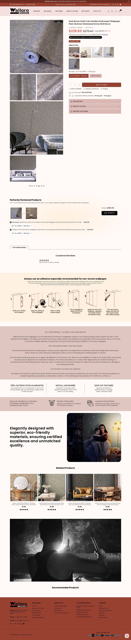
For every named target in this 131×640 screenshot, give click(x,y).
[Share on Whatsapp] (41, 186)
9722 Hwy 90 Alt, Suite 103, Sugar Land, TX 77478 (19, 611)
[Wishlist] (116, 11)
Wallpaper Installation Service (99, 4)
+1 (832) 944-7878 (21, 617)
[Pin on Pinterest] (36, 186)
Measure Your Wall (38, 608)
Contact (101, 615)
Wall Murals (47, 11)
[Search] (108, 11)
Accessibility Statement (84, 617)
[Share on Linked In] (39, 186)
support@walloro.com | (18, 4)
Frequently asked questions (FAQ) (85, 607)
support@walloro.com (21, 620)
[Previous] (9, 493)
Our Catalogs (36, 610)
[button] (119, 11)
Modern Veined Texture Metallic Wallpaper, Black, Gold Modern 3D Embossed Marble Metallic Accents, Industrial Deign (18, 504)
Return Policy (103, 617)
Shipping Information (83, 610)
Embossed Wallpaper (61, 613)
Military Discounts (82, 612)
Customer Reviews (83, 614)
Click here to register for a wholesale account (85, 37)
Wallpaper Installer (38, 617)
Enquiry (105, 89)
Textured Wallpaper (60, 606)
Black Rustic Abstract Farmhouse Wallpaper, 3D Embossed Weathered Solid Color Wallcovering (102, 504)
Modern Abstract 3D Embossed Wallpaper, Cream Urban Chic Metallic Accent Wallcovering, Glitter (73, 504)
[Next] (121, 493)
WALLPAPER (36, 11)
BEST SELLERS (85, 11)
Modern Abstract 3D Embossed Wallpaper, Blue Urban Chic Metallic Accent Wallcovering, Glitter (45, 504)
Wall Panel (57, 608)
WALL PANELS (59, 11)
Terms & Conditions (105, 610)
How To (34, 606)
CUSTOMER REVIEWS (19, 247)
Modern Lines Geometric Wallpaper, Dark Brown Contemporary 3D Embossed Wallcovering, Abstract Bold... (49, 229)
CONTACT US (97, 11)
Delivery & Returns (92, 89)
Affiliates (101, 613)
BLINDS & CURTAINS (72, 11)
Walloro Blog (36, 613)
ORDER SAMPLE (95, 76)
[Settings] (112, 11)
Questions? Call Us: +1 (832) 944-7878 (65, 4)
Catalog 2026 (29, 4)
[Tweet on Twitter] (34, 186)
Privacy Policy (103, 608)
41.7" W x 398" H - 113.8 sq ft (78, 76)
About (101, 606)
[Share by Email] (44, 186)
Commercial (36, 615)
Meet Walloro (58, 610)
